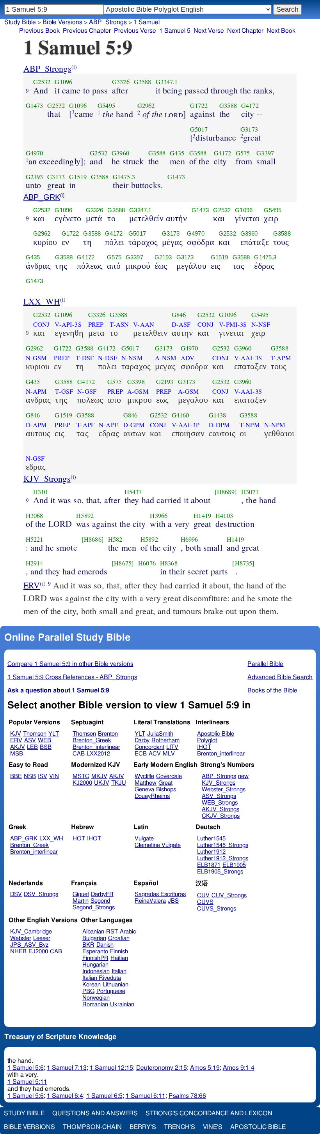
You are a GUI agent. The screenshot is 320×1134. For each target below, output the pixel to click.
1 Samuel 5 (174, 31)
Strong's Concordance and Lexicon (209, 1113)
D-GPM (134, 425)
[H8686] (93, 539)
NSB (30, 776)
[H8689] (226, 492)
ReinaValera (150, 901)
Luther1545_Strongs (222, 845)
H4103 (224, 515)
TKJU (118, 783)
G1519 (78, 177)
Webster (20, 938)
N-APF (108, 425)
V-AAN (143, 324)
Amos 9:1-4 (238, 1068)
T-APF (85, 425)
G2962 (146, 105)
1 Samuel (146, 22)
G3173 (249, 129)
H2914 (34, 563)
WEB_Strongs (220, 803)
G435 (177, 153)
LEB (32, 747)
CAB (79, 754)
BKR (88, 945)
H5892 (85, 515)
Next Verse (209, 31)
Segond (100, 901)
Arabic (128, 932)
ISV (42, 776)
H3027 (250, 492)
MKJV (99, 776)
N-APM (36, 391)
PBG (88, 991)
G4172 (250, 105)
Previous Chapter (87, 31)
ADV (187, 358)
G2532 (42, 81)
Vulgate (144, 839)
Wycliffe (144, 776)
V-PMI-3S (233, 324)
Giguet (81, 894)
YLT (53, 734)
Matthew (145, 783)
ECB (141, 754)
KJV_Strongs (47, 478)
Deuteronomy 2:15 (161, 1068)
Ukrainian (122, 1004)
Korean (91, 985)
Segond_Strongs (94, 907)
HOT (79, 839)
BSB (46, 747)
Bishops (166, 789)
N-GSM (36, 358)
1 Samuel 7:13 (67, 1068)
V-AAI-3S (248, 358)
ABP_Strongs (47, 68)
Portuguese (110, 991)
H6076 (147, 563)
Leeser (41, 938)
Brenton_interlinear (96, 747)
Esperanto (95, 951)
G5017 (199, 129)
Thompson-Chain (92, 1127)
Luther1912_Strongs (222, 858)
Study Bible (20, 22)
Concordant (149, 747)
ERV (31, 585)
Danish (105, 945)
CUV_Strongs (229, 895)
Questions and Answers (95, 1113)
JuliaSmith (160, 734)
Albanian (93, 932)
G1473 (34, 105)
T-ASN (119, 324)
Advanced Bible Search (280, 677)
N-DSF (107, 358)
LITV (172, 747)
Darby (142, 740)
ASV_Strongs (219, 796)
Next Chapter (245, 31)
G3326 (121, 81)
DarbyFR (102, 894)
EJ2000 (38, 951)
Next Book (281, 31)
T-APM (281, 358)
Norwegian (96, 998)
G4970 (34, 153)
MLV (169, 754)
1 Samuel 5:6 (25, 1068)
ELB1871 (208, 865)
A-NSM (165, 358)
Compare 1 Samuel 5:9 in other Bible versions (70, 664)
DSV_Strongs (41, 894)
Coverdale (169, 776)
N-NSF (260, 324)
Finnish (119, 951)
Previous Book (39, 31)
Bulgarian (94, 938)
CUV (203, 895)
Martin (81, 901)
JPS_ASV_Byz (29, 945)
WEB (44, 740)
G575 (243, 153)
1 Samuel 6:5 (104, 1096)
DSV (16, 894)
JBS (173, 901)
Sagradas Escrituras (160, 894)
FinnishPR (95, 958)
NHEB (18, 951)
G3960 (120, 153)
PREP (96, 324)
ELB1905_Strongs (220, 872)
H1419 (202, 515)
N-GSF (86, 391)
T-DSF (85, 358)
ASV (30, 740)
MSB (16, 754)
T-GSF (64, 391)
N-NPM (275, 425)
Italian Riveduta (101, 978)
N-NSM (132, 358)
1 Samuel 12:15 (111, 1068)
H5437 (133, 492)
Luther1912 (211, 852)
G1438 (217, 415)
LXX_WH (41, 301)
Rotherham (165, 740)
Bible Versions (62, 22)
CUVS (205, 902)
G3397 (265, 153)
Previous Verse (135, 31)
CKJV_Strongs (221, 816)
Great (165, 783)
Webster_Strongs (223, 789)
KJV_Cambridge (31, 932)
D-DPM (219, 425)
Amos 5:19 (205, 1068)
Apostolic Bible (258, 1127)
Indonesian (96, 971)
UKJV (101, 783)
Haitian (119, 958)
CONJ (41, 324)
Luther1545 (211, 839)
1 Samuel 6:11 (145, 1096)
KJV (15, 734)
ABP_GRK (41, 197)
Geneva (144, 789)
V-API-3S (68, 324)
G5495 (106, 105)
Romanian (95, 1004)
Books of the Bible (272, 690)
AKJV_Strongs (220, 809)
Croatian (119, 938)
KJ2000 (82, 783)
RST (112, 932)
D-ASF (181, 324)
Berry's (143, 1127)
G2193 (34, 177)
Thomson (34, 734)
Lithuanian (115, 985)
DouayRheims (152, 796)
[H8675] (123, 563)
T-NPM (250, 425)
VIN (54, 776)
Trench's (179, 1127)
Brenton (108, 734)
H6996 (189, 539)
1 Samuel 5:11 (27, 1082)
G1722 (199, 105)
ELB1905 (234, 865)
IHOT (204, 747)
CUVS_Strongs (216, 909)
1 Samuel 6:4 (65, 1096)
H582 (115, 539)
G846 (179, 314)
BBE (16, 776)
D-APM (36, 425)
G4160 (180, 415)
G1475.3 (124, 177)
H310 (40, 492)
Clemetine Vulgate (158, 845)
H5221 (34, 539)
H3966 (158, 515)
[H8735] (243, 563)
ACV (155, 754)
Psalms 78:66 (187, 1096)
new (243, 776)
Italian (119, 971)
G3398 (136, 381)
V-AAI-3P (185, 425)
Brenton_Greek (92, 740)
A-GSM (138, 391)
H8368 (169, 563)
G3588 (142, 81)
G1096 (63, 81)
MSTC (81, 776)
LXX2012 (98, 754)
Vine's (212, 1127)
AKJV (17, 747)
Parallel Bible (265, 664)
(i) (74, 66)
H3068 (34, 515)
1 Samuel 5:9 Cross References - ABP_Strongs (72, 677)
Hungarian (95, 965)
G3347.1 (167, 81)
